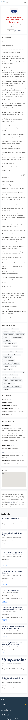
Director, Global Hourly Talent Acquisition (12, 534)
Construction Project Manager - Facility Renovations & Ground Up (13, 608)
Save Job (11, 31)
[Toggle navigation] (25, 2)
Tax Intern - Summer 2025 (10, 519)
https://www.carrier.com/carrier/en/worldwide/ (14, 452)
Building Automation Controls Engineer (12, 572)
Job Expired (18, 30)
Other (10, 399)
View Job (5, 527)
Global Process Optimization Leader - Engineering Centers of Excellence (14, 660)
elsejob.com (11, 502)
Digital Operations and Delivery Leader (12, 679)
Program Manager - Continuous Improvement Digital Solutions (12, 553)
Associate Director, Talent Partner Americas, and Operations (13, 627)
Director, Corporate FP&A (10, 590)
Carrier (12, 445)
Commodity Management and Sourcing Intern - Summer (12, 644)
